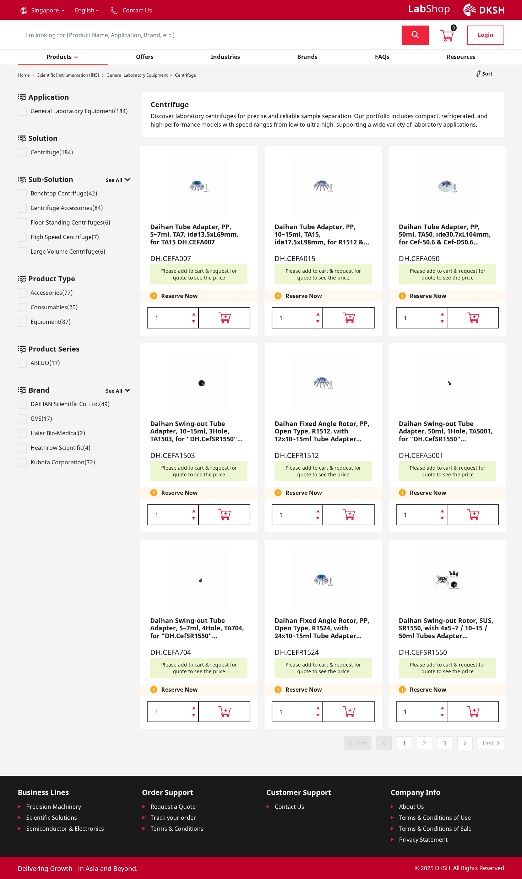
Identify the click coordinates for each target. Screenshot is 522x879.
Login (486, 35)
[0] (447, 38)
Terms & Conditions (177, 829)
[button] (42, 10)
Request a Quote (173, 807)
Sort (487, 73)
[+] (194, 313)
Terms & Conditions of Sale (435, 829)
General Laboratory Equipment (137, 75)
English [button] (84, 10)
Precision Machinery (53, 807)
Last (488, 743)
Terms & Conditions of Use (435, 818)
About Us (411, 807)
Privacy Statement (423, 840)
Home (24, 75)
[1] (194, 322)
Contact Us (289, 807)
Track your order (173, 818)
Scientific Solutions (51, 818)
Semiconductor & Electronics (65, 829)
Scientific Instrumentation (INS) (68, 75)
